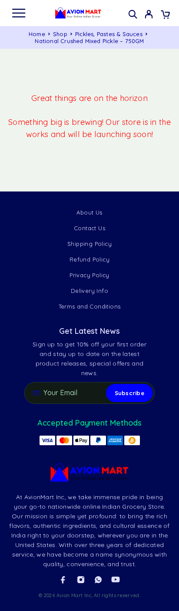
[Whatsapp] (98, 579)
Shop (60, 33)
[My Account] (148, 15)
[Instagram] (81, 579)
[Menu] (18, 13)
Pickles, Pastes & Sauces (109, 33)
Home (37, 33)
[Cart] (165, 15)
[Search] (132, 14)
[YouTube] (115, 579)
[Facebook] (63, 579)
